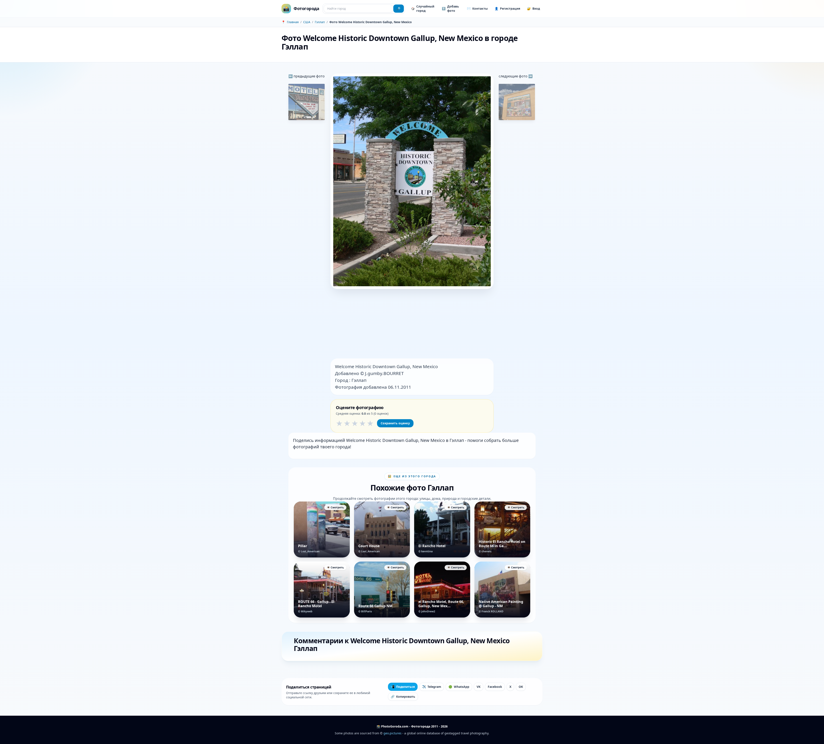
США (306, 22)
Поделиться (403, 687)
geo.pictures (392, 733)
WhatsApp (458, 687)
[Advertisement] (412, 324)
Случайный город (422, 8)
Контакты (477, 8)
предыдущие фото (309, 76)
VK (478, 687)
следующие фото (513, 76)
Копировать (403, 696)
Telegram (431, 687)
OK (521, 687)
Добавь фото (450, 8)
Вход (533, 8)
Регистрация (507, 8)
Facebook (495, 687)
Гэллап (320, 22)
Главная (293, 22)
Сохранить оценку (395, 423)
